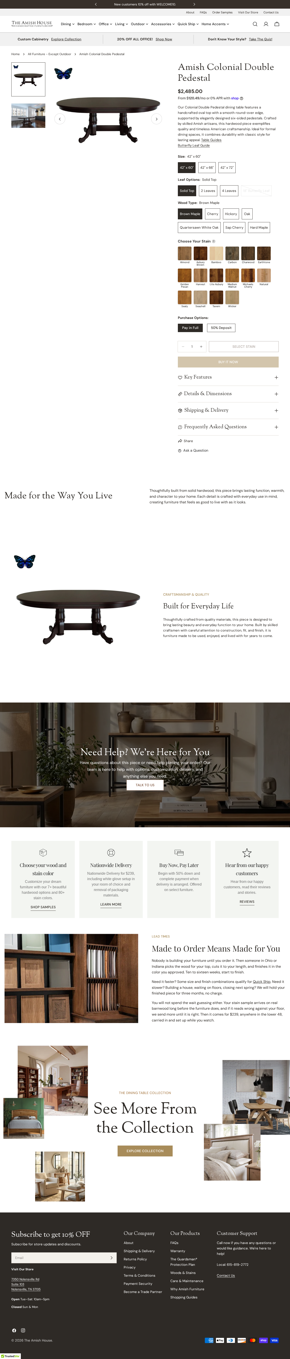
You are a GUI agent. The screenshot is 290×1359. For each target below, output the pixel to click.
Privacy (129, 1267)
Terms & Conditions (139, 1275)
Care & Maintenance (186, 1281)
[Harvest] (200, 275)
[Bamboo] (216, 253)
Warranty (177, 1251)
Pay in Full (190, 328)
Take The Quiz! (260, 39)
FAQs (203, 12)
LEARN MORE (111, 904)
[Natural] (264, 275)
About (190, 12)
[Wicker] (232, 297)
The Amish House (38, 1340)
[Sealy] (184, 297)
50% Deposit (221, 328)
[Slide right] (156, 119)
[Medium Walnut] (232, 275)
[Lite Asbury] (216, 275)
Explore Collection (66, 39)
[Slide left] (59, 119)
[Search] (255, 24)
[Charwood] (248, 253)
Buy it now (228, 362)
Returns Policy (135, 1259)
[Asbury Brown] (200, 253)
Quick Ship (262, 981)
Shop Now (164, 39)
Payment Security (138, 1283)
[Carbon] (232, 253)
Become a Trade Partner (143, 1292)
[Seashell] (200, 297)
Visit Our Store (248, 12)
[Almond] (184, 253)
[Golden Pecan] (184, 275)
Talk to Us (145, 785)
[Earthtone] (264, 253)
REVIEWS (247, 901)
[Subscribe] (111, 1258)
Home (15, 54)
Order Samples (222, 12)
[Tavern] (216, 297)
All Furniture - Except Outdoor (49, 54)
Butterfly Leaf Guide (194, 145)
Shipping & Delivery (139, 1251)
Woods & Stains (183, 1273)
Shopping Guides (184, 1297)
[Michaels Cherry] (248, 275)
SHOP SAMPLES (43, 907)
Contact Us (271, 12)
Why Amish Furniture (187, 1289)
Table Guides (211, 140)
